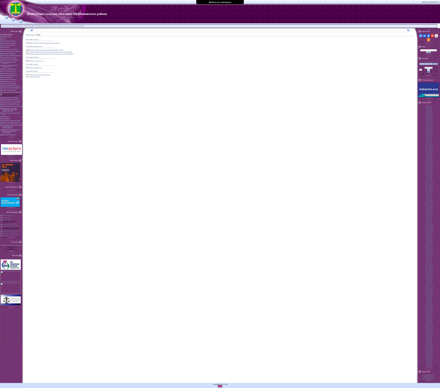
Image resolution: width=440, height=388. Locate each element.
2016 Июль (429, 160)
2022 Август (429, 284)
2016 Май (429, 157)
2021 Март (429, 255)
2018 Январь (429, 190)
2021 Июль (429, 262)
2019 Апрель (429, 215)
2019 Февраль (429, 212)
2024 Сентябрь (429, 325)
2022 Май (429, 279)
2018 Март (429, 193)
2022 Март (429, 276)
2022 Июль (429, 282)
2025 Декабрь (429, 351)
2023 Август (429, 305)
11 (428, 68)
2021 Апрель (429, 257)
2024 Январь (429, 313)
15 (420, 69)
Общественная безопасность (10, 231)
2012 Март (429, 105)
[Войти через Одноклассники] (428, 39)
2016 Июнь (429, 159)
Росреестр (5, 217)
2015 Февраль (429, 135)
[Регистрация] (13, 20)
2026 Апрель (429, 358)
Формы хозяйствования (9, 226)
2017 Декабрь (429, 188)
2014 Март (429, 128)
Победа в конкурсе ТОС (36, 61)
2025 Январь (429, 332)
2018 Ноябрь (429, 207)
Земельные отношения (9, 233)
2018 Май (429, 197)
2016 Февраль (429, 152)
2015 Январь (429, 133)
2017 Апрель (429, 174)
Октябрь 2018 (429, 62)
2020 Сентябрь (429, 245)
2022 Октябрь (429, 288)
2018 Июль (429, 200)
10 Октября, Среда (31, 71)
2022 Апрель (429, 277)
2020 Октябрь (429, 246)
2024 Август (429, 324)
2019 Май (429, 217)
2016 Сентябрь (429, 162)
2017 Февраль (429, 171)
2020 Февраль (429, 233)
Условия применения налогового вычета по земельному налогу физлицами (51, 54)
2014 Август (429, 131)
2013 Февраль (429, 116)
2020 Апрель (429, 236)
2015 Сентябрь (429, 145)
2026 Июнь (429, 362)
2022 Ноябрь (429, 289)
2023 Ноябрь (429, 310)
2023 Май (429, 300)
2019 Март (429, 214)
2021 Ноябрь (429, 269)
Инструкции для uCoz (428, 379)
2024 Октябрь (429, 327)
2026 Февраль (429, 355)
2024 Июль (429, 322)
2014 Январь (429, 126)
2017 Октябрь (429, 185)
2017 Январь (429, 169)
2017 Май (429, 176)
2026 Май (429, 360)
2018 (33, 34)
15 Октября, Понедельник (34, 46)
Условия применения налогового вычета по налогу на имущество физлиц (50, 52)
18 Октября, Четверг (32, 39)
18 (428, 69)
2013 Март (429, 117)
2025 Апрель (429, 337)
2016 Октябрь (429, 164)
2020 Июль (429, 241)
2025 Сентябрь (429, 346)
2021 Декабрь (429, 270)
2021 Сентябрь (429, 265)
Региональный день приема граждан (39, 74)
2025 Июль (429, 343)
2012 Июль (429, 112)
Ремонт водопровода (35, 67)
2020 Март (429, 234)
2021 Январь (429, 252)
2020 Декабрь (429, 250)
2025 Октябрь (429, 348)
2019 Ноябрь (429, 227)
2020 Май (429, 238)
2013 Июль (429, 121)
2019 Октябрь (429, 226)
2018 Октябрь (429, 205)
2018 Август (429, 202)
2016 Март (429, 154)
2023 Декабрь (429, 312)
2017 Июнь (429, 178)
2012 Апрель (429, 107)
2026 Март (429, 356)
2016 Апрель (429, 155)
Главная (27, 34)
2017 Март (429, 172)
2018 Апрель (429, 195)
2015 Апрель (429, 138)
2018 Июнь (429, 198)
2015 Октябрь (429, 147)
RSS (438, 2)
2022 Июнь (429, 281)
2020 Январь (429, 231)
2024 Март (429, 315)
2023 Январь (429, 293)
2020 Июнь (429, 240)
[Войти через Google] (436, 36)
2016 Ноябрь (429, 166)
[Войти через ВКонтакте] (424, 35)
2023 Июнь (429, 301)
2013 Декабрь (429, 124)
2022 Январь (429, 272)
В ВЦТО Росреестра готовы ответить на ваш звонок (44, 43)
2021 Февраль (429, 253)
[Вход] (20, 21)
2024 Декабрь (429, 331)
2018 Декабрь (429, 209)
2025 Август (429, 344)
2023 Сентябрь (429, 307)
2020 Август (429, 243)
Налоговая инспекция (8, 224)
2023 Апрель (429, 298)
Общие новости (6, 215)
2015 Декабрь (429, 148)
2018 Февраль (429, 191)
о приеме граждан (34, 76)
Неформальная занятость (9, 235)
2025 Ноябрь (429, 350)
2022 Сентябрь (429, 286)
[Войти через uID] (420, 35)
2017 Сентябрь (429, 183)
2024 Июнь (429, 320)
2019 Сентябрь (429, 224)
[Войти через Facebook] (428, 35)
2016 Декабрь (429, 167)
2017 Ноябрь (429, 186)
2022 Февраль (429, 274)
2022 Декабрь (429, 291)
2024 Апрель (429, 317)
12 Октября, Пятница (32, 57)
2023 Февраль (429, 295)
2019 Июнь (429, 219)
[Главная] (6, 17)
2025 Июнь (429, 341)
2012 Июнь (429, 111)
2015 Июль (429, 142)
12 (431, 68)
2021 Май (429, 258)
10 (426, 68)
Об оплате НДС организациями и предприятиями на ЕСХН (46, 50)
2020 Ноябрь (429, 248)
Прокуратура (6, 219)
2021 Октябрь (429, 267)
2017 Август (429, 181)
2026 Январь (429, 353)
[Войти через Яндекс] (432, 35)
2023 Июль (429, 303)
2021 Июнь (429, 260)
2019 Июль (429, 221)
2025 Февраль (429, 334)
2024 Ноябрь (429, 329)
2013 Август (429, 123)
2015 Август (429, 143)
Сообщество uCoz (428, 376)
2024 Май (429, 319)
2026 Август (429, 365)
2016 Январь (429, 150)
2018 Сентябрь (429, 203)
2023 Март (429, 296)
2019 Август (429, 222)
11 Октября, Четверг (32, 64)
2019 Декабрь (429, 229)
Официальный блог (428, 375)
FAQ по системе (428, 377)
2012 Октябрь (429, 114)
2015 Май (429, 140)
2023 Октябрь (429, 308)
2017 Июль (429, 179)
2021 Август (429, 264)
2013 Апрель (429, 119)
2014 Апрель (429, 130)
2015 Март (429, 136)
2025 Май (429, 339)
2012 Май (429, 109)
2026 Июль (429, 363)
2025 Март (429, 336)
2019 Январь (429, 210)
